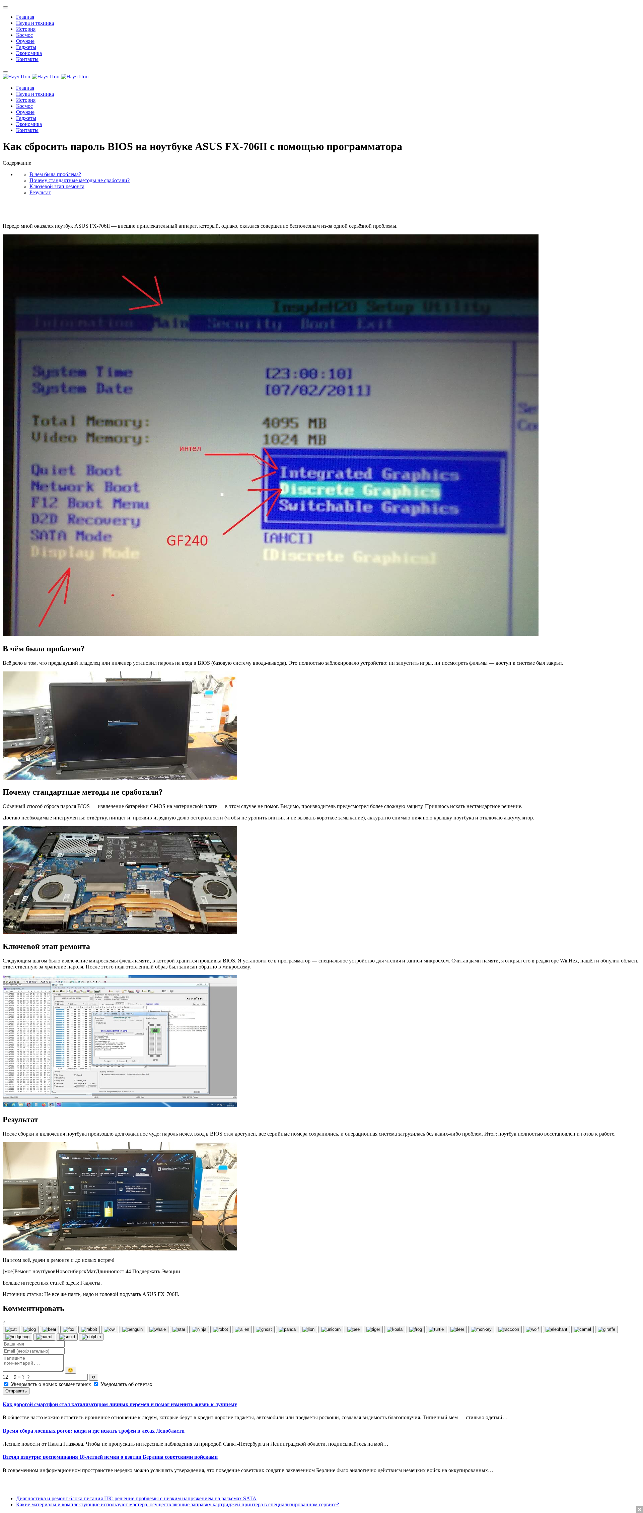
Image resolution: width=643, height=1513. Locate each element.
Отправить (16, 1390)
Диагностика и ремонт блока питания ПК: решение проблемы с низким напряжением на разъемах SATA (136, 1498)
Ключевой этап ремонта (56, 186)
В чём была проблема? (55, 174)
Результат (40, 192)
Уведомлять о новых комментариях (50, 1384)
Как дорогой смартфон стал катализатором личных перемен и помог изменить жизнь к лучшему (120, 1404)
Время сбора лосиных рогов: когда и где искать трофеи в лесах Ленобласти (94, 1431)
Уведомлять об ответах (125, 1384)
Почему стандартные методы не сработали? (79, 180)
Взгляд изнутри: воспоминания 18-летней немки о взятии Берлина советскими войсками (110, 1457)
